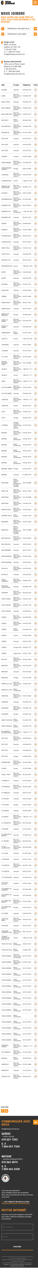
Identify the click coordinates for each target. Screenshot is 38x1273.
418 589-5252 (27, 108)
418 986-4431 (27, 223)
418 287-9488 (27, 230)
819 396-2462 (27, 199)
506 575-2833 (27, 522)
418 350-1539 (27, 248)
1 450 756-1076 (27, 339)
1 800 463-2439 (14, 71)
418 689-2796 (27, 580)
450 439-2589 (27, 847)
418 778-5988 (27, 363)
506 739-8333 (27, 205)
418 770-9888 (27, 483)
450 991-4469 (27, 296)
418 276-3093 (27, 193)
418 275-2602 (27, 696)
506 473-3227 (27, 217)
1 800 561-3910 (27, 181)
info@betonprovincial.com (14, 54)
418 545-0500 (27, 811)
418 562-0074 (10, 69)
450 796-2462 (27, 823)
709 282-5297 (27, 1058)
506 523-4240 (27, 659)
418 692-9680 (27, 635)
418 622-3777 (27, 647)
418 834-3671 (27, 412)
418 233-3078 (27, 387)
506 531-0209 (27, 491)
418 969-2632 (27, 314)
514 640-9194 (27, 126)
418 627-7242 (10, 49)
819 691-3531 (27, 962)
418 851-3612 (27, 944)
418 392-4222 (27, 144)
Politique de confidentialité (17, 1258)
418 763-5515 (27, 138)
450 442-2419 (27, 405)
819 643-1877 (27, 284)
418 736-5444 (27, 677)
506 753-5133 (27, 931)
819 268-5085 (27, 889)
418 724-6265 (27, 665)
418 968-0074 (27, 254)
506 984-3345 (27, 120)
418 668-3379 (27, 96)
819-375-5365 (27, 132)
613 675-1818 (27, 333)
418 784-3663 (27, 509)
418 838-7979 (27, 418)
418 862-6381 (27, 684)
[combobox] (21, 28)
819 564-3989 (27, 762)
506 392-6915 (27, 236)
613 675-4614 (27, 350)
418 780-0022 (27, 617)
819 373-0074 (27, 956)
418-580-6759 (27, 629)
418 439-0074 (27, 175)
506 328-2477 (27, 1076)
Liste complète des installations (16, 1202)
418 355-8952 (27, 538)
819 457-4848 (27, 1064)
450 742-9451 (27, 774)
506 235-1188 (27, 865)
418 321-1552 (27, 859)
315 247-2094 (27, 768)
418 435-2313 (27, 114)
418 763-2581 (27, 901)
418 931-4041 (27, 883)
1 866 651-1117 (27, 369)
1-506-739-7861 (28, 211)
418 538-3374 (27, 321)
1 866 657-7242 (14, 52)
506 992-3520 (27, 787)
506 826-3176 (27, 187)
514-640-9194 (27, 877)
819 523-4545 (27, 357)
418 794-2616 (27, 568)
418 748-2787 (27, 162)
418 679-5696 (27, 156)
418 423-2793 (27, 919)
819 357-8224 (27, 1052)
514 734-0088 (27, 497)
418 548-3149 (27, 90)
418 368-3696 (27, 272)
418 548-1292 (27, 714)
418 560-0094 (27, 290)
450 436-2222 (27, 593)
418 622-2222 (27, 623)
